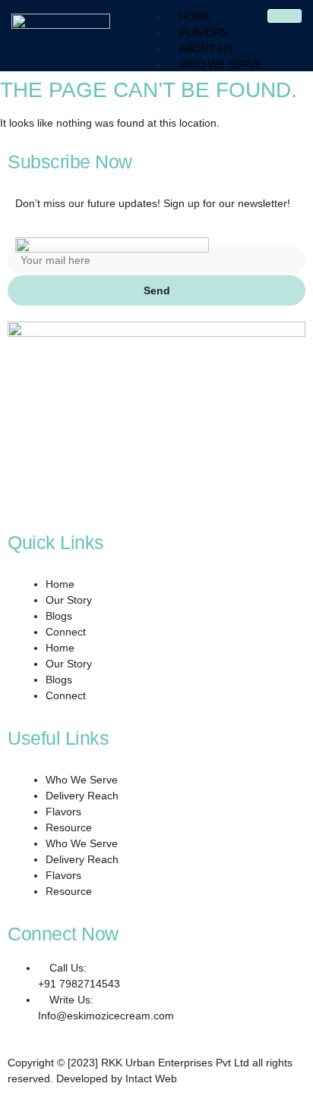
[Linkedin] (12, 507)
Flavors (203, 33)
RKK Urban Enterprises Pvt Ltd (175, 1062)
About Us (206, 48)
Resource (69, 827)
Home (195, 17)
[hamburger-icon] (284, 16)
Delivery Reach (82, 796)
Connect (66, 632)
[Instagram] (12, 491)
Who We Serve (221, 64)
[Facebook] (12, 475)
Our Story (69, 600)
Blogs (59, 616)
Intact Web (151, 1078)
